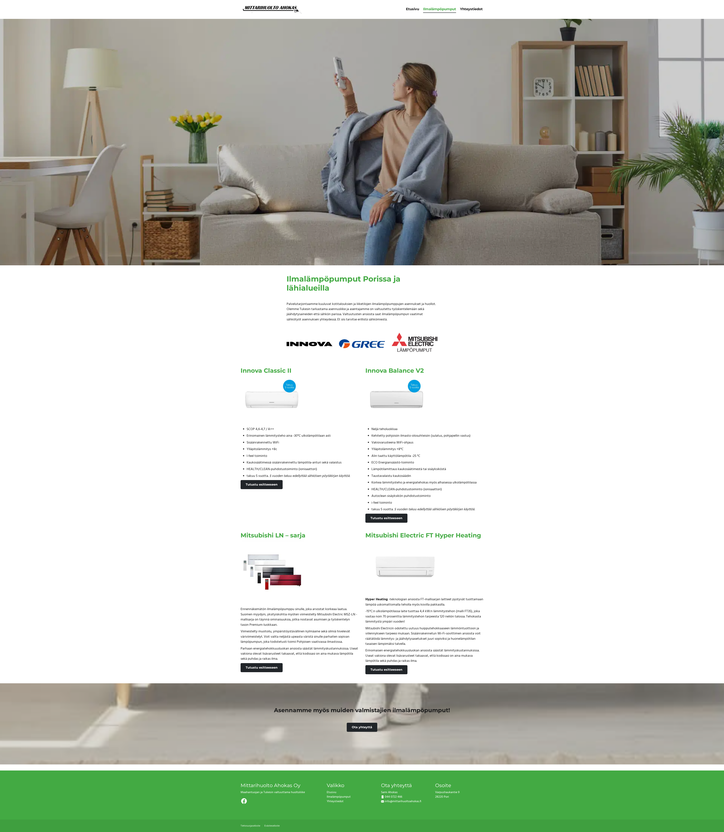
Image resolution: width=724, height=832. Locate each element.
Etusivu (412, 9)
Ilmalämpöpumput (439, 9)
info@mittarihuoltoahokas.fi (403, 801)
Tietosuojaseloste (250, 826)
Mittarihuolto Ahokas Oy (270, 785)
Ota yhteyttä (362, 727)
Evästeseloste (272, 826)
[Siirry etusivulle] (272, 8)
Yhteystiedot (471, 9)
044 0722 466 (393, 796)
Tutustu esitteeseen (262, 484)
